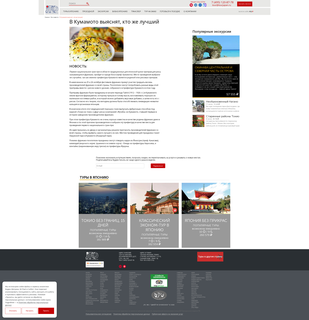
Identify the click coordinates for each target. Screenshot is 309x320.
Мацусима (104, 302)
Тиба (178, 290)
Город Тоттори (91, 290)
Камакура (103, 278)
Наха (116, 297)
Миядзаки (118, 281)
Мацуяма (118, 274)
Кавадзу (103, 274)
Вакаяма (89, 281)
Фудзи (193, 276)
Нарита (117, 295)
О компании (190, 11)
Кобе (102, 283)
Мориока (118, 285)
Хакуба (193, 292)
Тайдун (179, 283)
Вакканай (89, 283)
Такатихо (180, 286)
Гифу (87, 288)
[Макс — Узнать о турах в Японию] (204, 5)
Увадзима (180, 302)
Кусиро (103, 293)
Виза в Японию (120, 11)
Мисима (118, 278)
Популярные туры (103, 230)
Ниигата (117, 300)
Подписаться (158, 166)
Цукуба (194, 304)
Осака (131, 288)
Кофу (102, 286)
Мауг (102, 299)
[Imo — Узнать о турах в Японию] (200, 5)
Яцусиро (209, 280)
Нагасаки (118, 290)
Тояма (179, 300)
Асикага (88, 276)
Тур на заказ (150, 11)
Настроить (29, 311)
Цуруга (193, 306)
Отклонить (13, 311)
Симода (180, 273)
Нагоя (117, 292)
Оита (131, 280)
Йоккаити (89, 302)
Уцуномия (195, 274)
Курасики (103, 292)
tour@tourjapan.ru (221, 5)
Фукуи (193, 283)
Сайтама (132, 295)
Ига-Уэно (89, 293)
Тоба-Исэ (180, 293)
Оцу (130, 292)
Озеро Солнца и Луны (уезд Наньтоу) (135, 276)
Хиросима (195, 302)
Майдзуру (103, 295)
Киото (102, 281)
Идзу (87, 295)
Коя (101, 288)
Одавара (132, 273)
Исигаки (89, 297)
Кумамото (104, 290)
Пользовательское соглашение (98, 314)
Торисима (180, 299)
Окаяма (132, 281)
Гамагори (89, 285)
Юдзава (208, 273)
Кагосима (104, 276)
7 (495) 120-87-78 (222, 2)
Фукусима (195, 286)
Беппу (88, 280)
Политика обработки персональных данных (131, 314)
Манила (103, 297)
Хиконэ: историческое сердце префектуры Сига (198, 296)
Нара (116, 293)
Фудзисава (195, 281)
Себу (130, 300)
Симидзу (132, 304)
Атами (88, 278)
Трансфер (136, 11)
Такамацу (180, 285)
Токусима (180, 297)
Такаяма (180, 288)
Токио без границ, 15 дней (103, 222)
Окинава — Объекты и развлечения (133, 285)
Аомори (89, 274)
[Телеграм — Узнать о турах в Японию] (195, 5)
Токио (179, 295)
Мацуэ (117, 273)
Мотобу (117, 286)
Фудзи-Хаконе (196, 280)
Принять (46, 311)
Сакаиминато (134, 297)
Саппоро (132, 299)
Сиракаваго (181, 276)
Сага (130, 293)
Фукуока (194, 285)
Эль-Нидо (194, 307)
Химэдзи (194, 300)
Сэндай (179, 281)
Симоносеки (181, 274)
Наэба (117, 299)
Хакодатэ (194, 288)
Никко (117, 302)
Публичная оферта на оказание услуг (167, 314)
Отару (131, 290)
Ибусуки (89, 292)
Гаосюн (88, 286)
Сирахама (180, 278)
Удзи (193, 273)
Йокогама (89, 304)
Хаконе (194, 290)
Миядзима (118, 283)
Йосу (102, 273)
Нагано (117, 288)
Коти (102, 285)
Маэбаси (118, 276)
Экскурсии (103, 11)
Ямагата (208, 276)
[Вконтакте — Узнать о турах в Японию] (191, 5)
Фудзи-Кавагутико (198, 278)
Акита (88, 273)
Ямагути (209, 278)
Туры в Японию (71, 11)
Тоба (178, 292)
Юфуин (208, 274)
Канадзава (104, 280)
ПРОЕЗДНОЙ (88, 11)
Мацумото (104, 300)
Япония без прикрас (206, 220)
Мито (117, 280)
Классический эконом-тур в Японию (154, 225)
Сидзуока (132, 302)
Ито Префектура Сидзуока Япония (92, 299)
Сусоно (180, 280)
